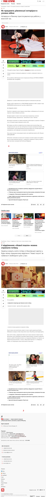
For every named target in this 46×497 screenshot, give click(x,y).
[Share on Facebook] (3, 65)
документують (40, 483)
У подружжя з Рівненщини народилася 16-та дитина (21, 194)
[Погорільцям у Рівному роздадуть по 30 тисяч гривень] (6, 216)
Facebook (27, 70)
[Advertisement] (26, 90)
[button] (2, 1)
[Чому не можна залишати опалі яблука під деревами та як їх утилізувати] (29, 216)
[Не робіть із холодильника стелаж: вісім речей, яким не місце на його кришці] (17, 216)
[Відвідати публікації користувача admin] (3, 26)
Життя (14, 218)
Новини (3, 8)
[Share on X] (3, 67)
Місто (7, 218)
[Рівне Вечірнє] (11, 1)
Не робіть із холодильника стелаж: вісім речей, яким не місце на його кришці (17, 223)
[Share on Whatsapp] (3, 70)
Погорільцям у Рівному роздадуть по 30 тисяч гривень (6, 222)
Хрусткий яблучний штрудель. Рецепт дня (18, 199)
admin (6, 26)
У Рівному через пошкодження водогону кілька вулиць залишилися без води (27, 192)
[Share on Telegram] (3, 73)
